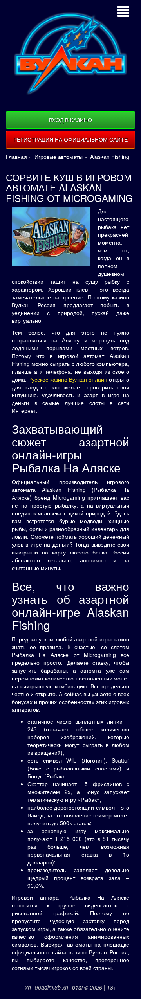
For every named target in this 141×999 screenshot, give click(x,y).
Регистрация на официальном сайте (70, 139)
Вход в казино (70, 120)
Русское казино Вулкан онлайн (67, 379)
